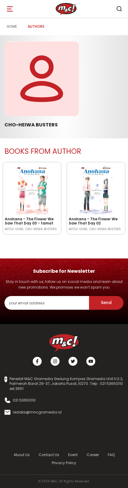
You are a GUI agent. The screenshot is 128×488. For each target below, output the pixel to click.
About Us (22, 454)
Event (73, 454)
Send (106, 303)
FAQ (111, 454)
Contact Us (49, 454)
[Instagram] (55, 361)
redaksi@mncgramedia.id (37, 412)
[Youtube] (90, 361)
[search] (119, 8)
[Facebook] (37, 361)
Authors (36, 26)
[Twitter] (72, 361)
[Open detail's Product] (32, 188)
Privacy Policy (64, 462)
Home (12, 26)
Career (93, 454)
